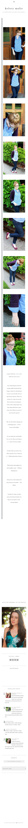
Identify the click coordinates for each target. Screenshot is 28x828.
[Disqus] (14, 540)
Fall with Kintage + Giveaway (16, 708)
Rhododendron (9, 721)
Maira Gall (20, 822)
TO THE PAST (20, 602)
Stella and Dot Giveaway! (15, 739)
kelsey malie (14, 8)
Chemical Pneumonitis (11, 729)
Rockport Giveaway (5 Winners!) (17, 694)
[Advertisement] (14, 800)
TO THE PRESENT (9, 602)
